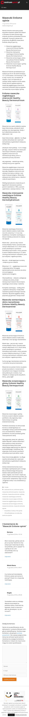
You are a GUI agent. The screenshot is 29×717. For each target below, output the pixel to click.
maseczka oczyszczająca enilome (12, 499)
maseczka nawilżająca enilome (11, 497)
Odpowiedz (8, 556)
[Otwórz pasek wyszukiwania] (27, 2)
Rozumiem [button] (11, 715)
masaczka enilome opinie (10, 492)
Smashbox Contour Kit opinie (13, 511)
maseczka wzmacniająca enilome (12, 504)
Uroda (6, 487)
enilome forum (9, 489)
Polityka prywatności (21, 715)
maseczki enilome (7, 506)
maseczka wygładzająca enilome (12, 501)
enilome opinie (18, 489)
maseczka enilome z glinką (16, 494)
